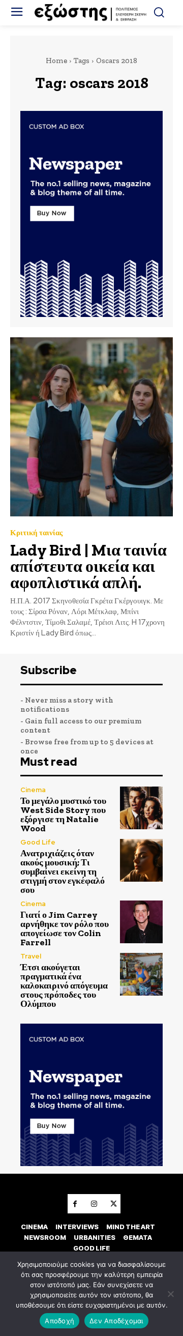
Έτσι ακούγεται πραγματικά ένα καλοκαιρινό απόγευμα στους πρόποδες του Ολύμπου (64, 985)
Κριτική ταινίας (36, 533)
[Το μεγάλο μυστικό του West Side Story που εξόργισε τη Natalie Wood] (141, 808)
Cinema (33, 790)
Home (56, 60)
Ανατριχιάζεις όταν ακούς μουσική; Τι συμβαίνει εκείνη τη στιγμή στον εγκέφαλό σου (62, 871)
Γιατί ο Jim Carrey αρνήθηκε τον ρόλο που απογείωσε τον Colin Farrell (64, 928)
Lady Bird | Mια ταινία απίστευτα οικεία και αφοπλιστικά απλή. (88, 566)
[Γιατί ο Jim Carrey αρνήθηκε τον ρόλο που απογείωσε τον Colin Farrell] (141, 922)
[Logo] (91, 13)
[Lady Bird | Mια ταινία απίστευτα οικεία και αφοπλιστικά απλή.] (91, 426)
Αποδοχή (59, 1321)
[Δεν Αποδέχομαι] (170, 1294)
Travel (30, 956)
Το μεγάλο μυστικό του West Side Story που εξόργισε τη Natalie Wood (63, 814)
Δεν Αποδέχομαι (116, 1321)
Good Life (37, 842)
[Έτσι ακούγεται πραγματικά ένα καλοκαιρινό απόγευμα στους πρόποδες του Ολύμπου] (141, 974)
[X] (113, 1204)
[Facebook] (75, 1204)
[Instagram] (94, 1204)
